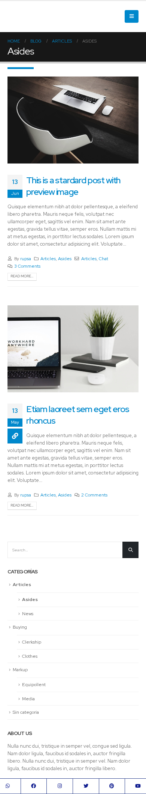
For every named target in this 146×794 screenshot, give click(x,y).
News (27, 614)
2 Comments (94, 495)
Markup (20, 670)
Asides (65, 259)
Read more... (21, 276)
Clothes (29, 656)
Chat (103, 259)
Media (28, 699)
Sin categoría (26, 712)
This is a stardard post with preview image (73, 185)
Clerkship (31, 642)
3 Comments (27, 266)
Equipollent (34, 685)
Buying (20, 627)
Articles (48, 259)
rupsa (25, 259)
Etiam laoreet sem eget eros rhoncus (77, 414)
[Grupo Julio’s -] (42, 17)
